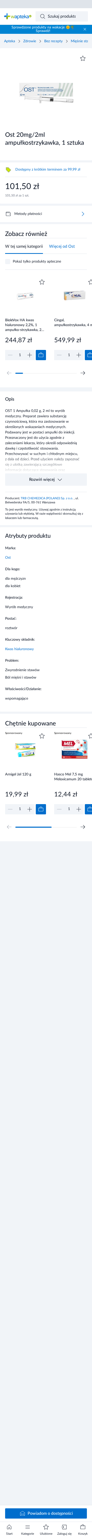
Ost (8, 557)
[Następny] (83, 373)
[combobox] (62, 16)
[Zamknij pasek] (85, 29)
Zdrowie (29, 41)
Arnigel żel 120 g (18, 774)
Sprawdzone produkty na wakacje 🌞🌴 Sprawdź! (43, 29)
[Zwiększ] (30, 355)
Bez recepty (53, 41)
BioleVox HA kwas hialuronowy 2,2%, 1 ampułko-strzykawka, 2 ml (23, 324)
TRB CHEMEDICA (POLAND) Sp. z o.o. (47, 498)
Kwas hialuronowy (19, 649)
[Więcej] (83, 214)
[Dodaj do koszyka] (41, 355)
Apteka (9, 41)
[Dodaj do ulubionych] (83, 58)
